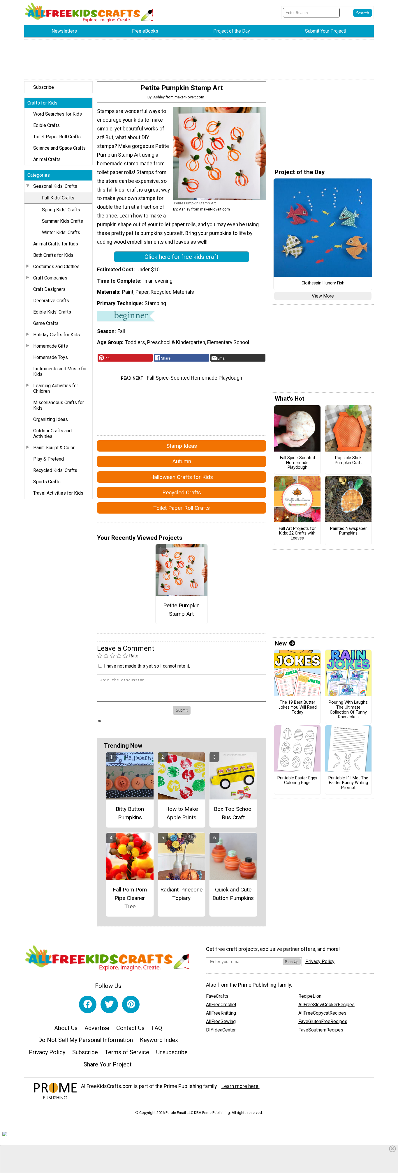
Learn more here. (240, 1086)
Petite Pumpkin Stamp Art (181, 609)
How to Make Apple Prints (181, 813)
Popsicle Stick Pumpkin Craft (348, 460)
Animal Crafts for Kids (55, 244)
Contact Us (130, 1028)
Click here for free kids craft (182, 256)
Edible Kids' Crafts (52, 312)
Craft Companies (50, 278)
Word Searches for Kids (57, 114)
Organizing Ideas (50, 419)
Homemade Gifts (50, 346)
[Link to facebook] (87, 1004)
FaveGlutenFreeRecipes (322, 1021)
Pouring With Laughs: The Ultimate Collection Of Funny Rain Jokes (348, 709)
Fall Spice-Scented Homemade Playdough (194, 378)
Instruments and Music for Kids (60, 371)
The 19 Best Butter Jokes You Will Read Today (297, 707)
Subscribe (43, 87)
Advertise (96, 1028)
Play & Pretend (48, 459)
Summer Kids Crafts (62, 221)
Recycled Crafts (181, 492)
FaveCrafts (217, 996)
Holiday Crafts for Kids (56, 334)
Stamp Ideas (181, 446)
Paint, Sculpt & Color (54, 447)
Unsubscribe (172, 1052)
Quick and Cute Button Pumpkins (233, 893)
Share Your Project (108, 1064)
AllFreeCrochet (221, 1004)
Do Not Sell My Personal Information (85, 1039)
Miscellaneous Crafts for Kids (58, 405)
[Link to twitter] (109, 1004)
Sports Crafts (47, 481)
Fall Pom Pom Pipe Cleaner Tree (130, 898)
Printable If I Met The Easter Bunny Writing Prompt (348, 783)
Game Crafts (46, 323)
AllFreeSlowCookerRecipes (326, 1004)
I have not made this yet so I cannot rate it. (147, 666)
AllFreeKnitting (221, 1013)
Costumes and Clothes (56, 266)
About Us (66, 1028)
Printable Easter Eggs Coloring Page (297, 780)
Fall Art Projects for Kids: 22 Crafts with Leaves (297, 533)
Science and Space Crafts (59, 148)
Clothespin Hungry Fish (323, 283)
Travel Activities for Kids (58, 493)
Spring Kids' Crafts (61, 210)
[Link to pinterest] (131, 1004)
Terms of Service (127, 1052)
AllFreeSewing (221, 1021)
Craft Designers (49, 289)
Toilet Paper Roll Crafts (57, 136)
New (281, 643)
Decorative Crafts (51, 300)
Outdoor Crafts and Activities (52, 433)
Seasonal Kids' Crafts (55, 186)
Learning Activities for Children (55, 388)
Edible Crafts (46, 125)
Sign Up (291, 962)
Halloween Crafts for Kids (181, 477)
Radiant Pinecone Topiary (181, 893)
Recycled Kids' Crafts (55, 470)
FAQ (157, 1028)
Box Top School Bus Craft (233, 813)
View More (323, 296)
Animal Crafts (47, 159)
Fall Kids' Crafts (58, 198)
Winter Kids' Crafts (61, 232)
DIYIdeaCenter (221, 1030)
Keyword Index (159, 1039)
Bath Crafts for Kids (53, 255)
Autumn (181, 461)
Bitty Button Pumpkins (130, 813)
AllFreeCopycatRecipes (322, 1013)
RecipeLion (309, 996)
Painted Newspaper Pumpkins (348, 531)
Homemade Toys (50, 357)
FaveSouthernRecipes (320, 1030)
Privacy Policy (47, 1052)
